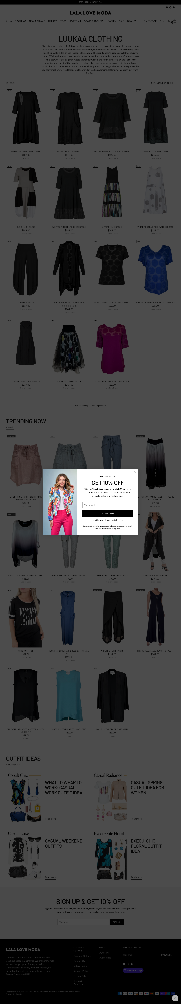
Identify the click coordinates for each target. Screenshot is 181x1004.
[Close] (135, 472)
